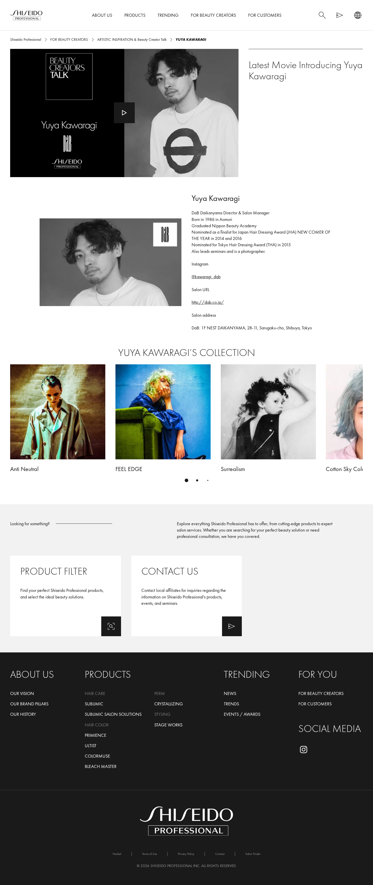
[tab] (186, 480)
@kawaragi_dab (206, 276)
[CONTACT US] (186, 596)
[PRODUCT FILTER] (65, 596)
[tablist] (186, 480)
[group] (186, 426)
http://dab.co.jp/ (208, 302)
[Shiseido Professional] (26, 15)
